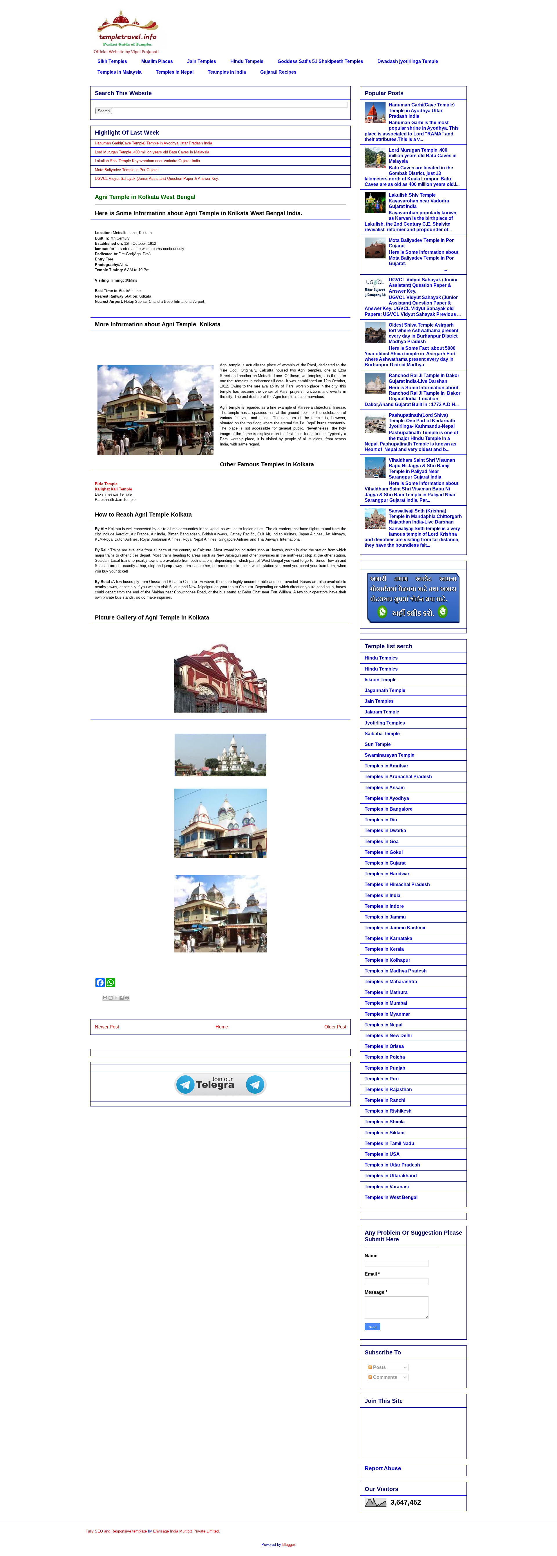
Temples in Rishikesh (388, 1110)
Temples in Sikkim (384, 1132)
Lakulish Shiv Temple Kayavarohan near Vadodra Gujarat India (147, 161)
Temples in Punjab (385, 1068)
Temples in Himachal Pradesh (397, 884)
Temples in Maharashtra (391, 981)
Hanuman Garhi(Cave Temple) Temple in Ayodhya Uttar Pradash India (153, 143)
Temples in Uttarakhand (391, 1175)
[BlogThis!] (110, 998)
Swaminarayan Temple (389, 755)
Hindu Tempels (246, 61)
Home (222, 1026)
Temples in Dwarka (385, 830)
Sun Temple (378, 744)
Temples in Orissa (384, 1046)
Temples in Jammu (385, 916)
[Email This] (105, 998)
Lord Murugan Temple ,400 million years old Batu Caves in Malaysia (152, 152)
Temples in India (382, 895)
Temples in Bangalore (389, 809)
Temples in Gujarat (385, 863)
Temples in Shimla (385, 1121)
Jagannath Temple (385, 690)
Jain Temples (201, 61)
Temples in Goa (382, 841)
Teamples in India (227, 72)
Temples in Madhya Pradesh (396, 970)
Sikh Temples (112, 61)
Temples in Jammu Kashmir (395, 927)
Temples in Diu (381, 819)
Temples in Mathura (386, 992)
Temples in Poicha (385, 1057)
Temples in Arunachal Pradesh (398, 776)
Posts (379, 1367)
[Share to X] (116, 998)
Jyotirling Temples (385, 722)
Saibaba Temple (382, 733)
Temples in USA (382, 1154)
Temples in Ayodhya (387, 798)
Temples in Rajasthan (388, 1089)
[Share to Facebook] (121, 998)
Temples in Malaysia (119, 72)
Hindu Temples (381, 657)
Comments (384, 1377)
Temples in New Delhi (388, 1035)
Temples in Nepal (174, 72)
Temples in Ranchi (385, 1100)
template (139, 1531)
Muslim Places (157, 61)
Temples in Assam (385, 787)
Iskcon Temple (381, 679)
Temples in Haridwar (387, 873)
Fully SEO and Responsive (108, 1531)
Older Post (335, 1026)
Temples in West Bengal (391, 1197)
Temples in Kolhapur (387, 960)
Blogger (288, 1544)
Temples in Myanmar (387, 1014)
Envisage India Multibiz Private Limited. (186, 1531)
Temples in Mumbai (386, 1003)
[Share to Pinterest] (127, 998)
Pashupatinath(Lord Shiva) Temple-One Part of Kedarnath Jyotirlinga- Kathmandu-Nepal (422, 421)
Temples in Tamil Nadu (389, 1143)
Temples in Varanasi (387, 1186)
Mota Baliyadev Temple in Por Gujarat (127, 170)
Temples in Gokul (384, 852)
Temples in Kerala (384, 949)
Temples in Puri (382, 1078)
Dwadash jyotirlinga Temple (407, 61)
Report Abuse (383, 1468)
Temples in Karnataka (388, 938)
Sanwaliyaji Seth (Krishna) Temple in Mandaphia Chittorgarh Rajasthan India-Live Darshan (425, 516)
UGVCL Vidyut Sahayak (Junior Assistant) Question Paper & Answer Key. (157, 178)
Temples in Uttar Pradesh (392, 1164)
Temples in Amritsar (386, 765)
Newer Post (107, 1026)
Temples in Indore (384, 906)
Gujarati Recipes (278, 72)
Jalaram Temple (382, 711)
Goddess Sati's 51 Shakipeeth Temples (320, 61)
